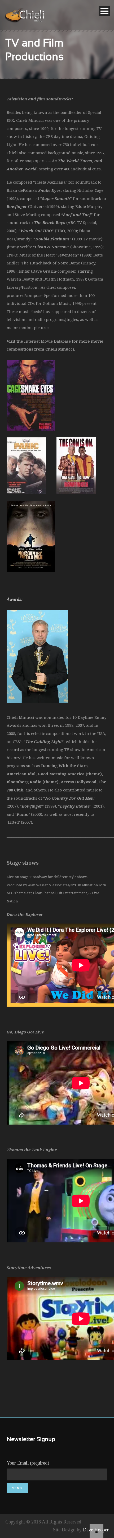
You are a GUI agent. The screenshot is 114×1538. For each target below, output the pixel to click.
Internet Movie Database (47, 341)
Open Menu (104, 11)
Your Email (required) (28, 1463)
